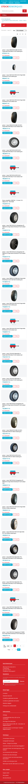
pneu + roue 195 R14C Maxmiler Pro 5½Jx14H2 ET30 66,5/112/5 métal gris (12, 582)
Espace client (6, 773)
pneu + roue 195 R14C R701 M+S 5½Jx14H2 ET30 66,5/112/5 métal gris (13, 304)
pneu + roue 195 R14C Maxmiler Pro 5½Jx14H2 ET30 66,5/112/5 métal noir (12, 607)
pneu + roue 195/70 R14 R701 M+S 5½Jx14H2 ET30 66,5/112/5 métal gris (12, 150)
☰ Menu (4, 15)
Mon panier (6, 775)
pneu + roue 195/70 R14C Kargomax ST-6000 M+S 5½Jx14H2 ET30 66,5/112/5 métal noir (13, 482)
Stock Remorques (5, 19)
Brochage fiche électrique (9, 721)
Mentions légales (7, 703)
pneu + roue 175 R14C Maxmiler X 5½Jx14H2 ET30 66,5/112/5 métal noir (12, 354)
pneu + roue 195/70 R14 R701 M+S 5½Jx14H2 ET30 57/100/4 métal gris (11, 455)
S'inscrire (22, 681)
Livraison (5, 693)
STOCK (11, 6)
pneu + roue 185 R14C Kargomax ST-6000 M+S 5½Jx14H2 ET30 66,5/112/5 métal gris (13, 632)
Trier (14, 30)
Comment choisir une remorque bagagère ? (13, 746)
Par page (5, 646)
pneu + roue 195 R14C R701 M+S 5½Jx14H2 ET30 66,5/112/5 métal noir (13, 329)
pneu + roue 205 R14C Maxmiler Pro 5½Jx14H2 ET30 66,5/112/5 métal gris (12, 557)
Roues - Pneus (22, 20)
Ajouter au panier (7, 57)
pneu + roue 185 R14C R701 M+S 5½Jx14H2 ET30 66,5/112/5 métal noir (13, 100)
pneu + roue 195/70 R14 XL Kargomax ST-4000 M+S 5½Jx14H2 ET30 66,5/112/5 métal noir (13, 253)
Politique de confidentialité (9, 705)
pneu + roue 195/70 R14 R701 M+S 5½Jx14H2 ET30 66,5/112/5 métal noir (12, 175)
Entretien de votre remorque (10, 754)
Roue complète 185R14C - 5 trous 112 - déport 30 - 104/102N (12, 201)
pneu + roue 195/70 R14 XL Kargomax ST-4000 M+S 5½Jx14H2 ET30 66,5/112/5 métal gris (13, 227)
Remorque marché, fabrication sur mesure (13, 763)
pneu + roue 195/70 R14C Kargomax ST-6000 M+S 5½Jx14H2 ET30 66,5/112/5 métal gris (13, 405)
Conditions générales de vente (10, 698)
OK (24, 10)
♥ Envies (4, 2)
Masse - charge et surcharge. (10, 743)
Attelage (5, 715)
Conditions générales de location (11, 700)
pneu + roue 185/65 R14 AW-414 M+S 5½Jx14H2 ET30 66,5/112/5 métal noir (12, 125)
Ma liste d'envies (7, 778)
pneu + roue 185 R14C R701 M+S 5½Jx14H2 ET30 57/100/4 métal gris (13, 507)
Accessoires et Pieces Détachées (10, 20)
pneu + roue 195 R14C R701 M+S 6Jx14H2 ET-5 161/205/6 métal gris (13, 532)
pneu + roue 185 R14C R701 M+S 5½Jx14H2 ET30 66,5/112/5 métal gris (13, 75)
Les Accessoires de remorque (10, 752)
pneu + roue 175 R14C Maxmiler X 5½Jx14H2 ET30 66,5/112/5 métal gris (12, 379)
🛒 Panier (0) (10, 2)
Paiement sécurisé (7, 695)
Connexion (17, 2)
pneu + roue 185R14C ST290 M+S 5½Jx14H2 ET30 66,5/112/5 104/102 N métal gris (13, 279)
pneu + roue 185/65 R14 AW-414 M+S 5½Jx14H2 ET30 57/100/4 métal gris (12, 430)
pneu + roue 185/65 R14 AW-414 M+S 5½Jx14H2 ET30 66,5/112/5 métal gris (12, 50)
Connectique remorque (8, 738)
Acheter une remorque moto (10, 761)
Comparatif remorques (8, 741)
